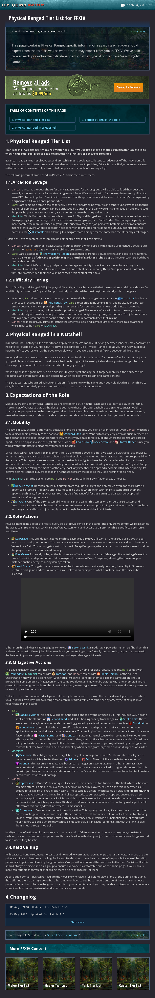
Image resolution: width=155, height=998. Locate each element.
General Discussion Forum (63, 935)
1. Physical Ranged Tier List (31, 120)
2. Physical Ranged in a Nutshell (34, 127)
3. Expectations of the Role (101, 120)
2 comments (138, 31)
